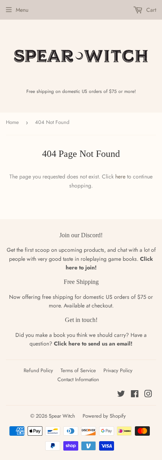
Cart (150, 10)
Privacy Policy (118, 370)
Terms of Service (78, 370)
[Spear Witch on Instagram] (148, 395)
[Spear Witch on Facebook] (135, 395)
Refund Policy (38, 370)
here (120, 176)
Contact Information (78, 379)
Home (12, 122)
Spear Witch (62, 416)
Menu (22, 10)
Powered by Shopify (104, 416)
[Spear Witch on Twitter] (121, 395)
